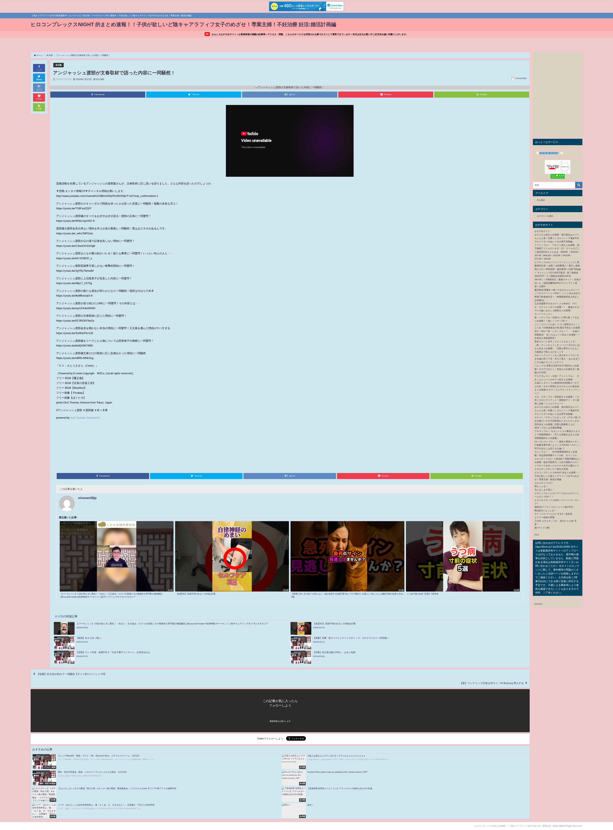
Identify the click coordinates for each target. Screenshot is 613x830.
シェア (39, 70)
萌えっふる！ (541, 486)
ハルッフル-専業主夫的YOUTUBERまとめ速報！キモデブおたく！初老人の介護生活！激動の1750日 (556, 369)
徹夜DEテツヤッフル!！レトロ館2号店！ (554, 507)
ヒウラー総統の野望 (544, 517)
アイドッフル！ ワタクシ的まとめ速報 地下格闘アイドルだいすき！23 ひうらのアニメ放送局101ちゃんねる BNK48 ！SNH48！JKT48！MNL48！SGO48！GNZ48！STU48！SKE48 (557, 252)
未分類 (58, 65)
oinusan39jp (521, 78)
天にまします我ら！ (544, 490)
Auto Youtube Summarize (85, 417)
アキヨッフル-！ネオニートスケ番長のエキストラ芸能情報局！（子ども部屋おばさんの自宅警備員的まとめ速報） (557, 434)
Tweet (39, 80)
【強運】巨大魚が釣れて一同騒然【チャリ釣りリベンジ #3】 (71, 674)
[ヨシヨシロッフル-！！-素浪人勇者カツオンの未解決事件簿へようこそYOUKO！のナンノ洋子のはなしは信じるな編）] (557, 445)
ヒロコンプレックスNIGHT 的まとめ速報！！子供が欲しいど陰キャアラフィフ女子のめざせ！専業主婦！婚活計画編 (557, 475)
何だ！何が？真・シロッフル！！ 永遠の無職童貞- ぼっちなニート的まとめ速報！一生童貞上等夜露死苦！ (557, 334)
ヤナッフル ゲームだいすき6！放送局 (553, 514)
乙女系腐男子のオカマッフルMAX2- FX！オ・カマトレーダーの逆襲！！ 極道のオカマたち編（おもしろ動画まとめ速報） (556, 307)
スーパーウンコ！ (543, 314)
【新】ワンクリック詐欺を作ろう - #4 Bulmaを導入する (492, 683)
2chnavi (538, 604)
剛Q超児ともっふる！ (545, 510)
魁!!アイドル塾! (542, 528)
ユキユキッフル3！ (544, 483)
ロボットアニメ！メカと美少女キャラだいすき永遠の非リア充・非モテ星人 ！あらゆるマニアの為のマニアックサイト (557, 358)
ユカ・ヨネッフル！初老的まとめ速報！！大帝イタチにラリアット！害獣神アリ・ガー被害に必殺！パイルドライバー (556, 400)
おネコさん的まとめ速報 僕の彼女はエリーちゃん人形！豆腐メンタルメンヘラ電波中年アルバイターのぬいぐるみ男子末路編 (556, 238)
